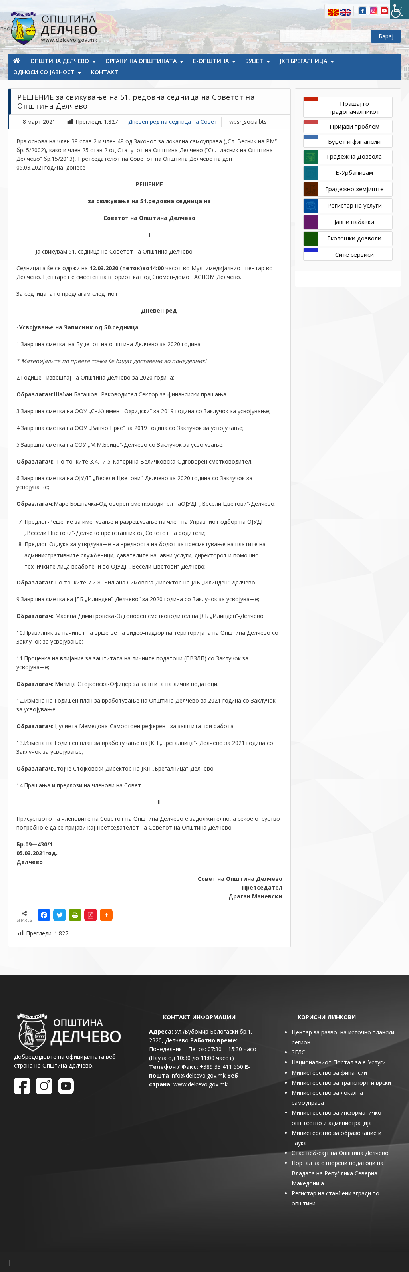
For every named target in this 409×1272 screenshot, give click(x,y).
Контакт (104, 72)
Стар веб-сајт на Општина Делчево (340, 1153)
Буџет (254, 61)
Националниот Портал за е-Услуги (339, 1062)
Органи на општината (141, 61)
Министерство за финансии (329, 1072)
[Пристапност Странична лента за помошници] (399, 9)
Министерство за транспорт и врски (341, 1082)
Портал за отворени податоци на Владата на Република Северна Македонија (337, 1173)
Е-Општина (211, 61)
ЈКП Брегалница (303, 61)
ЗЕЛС (298, 1052)
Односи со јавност (44, 72)
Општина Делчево (59, 61)
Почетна (17, 61)
